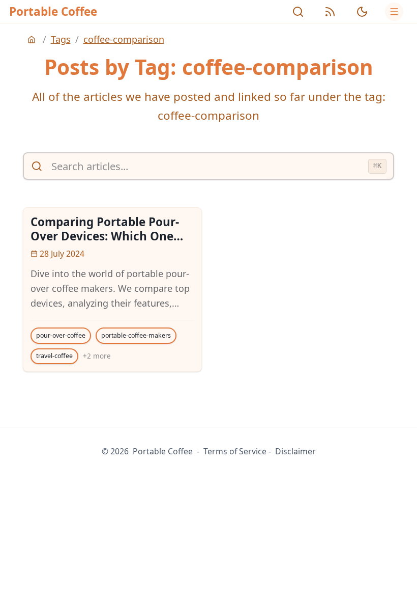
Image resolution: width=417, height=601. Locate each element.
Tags (61, 39)
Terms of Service (234, 451)
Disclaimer (295, 451)
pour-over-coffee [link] (60, 335)
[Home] (32, 40)
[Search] (298, 12)
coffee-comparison (123, 39)
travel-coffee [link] (54, 355)
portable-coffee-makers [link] (136, 335)
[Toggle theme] (362, 12)
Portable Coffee (53, 11)
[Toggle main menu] (394, 12)
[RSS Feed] (330, 12)
